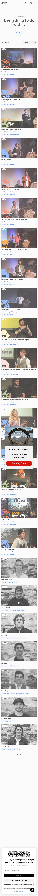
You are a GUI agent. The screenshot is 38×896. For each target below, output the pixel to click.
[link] (19, 436)
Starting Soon (19, 463)
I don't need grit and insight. (19, 880)
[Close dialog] (32, 428)
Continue (19, 875)
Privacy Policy (21, 891)
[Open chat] (32, 890)
